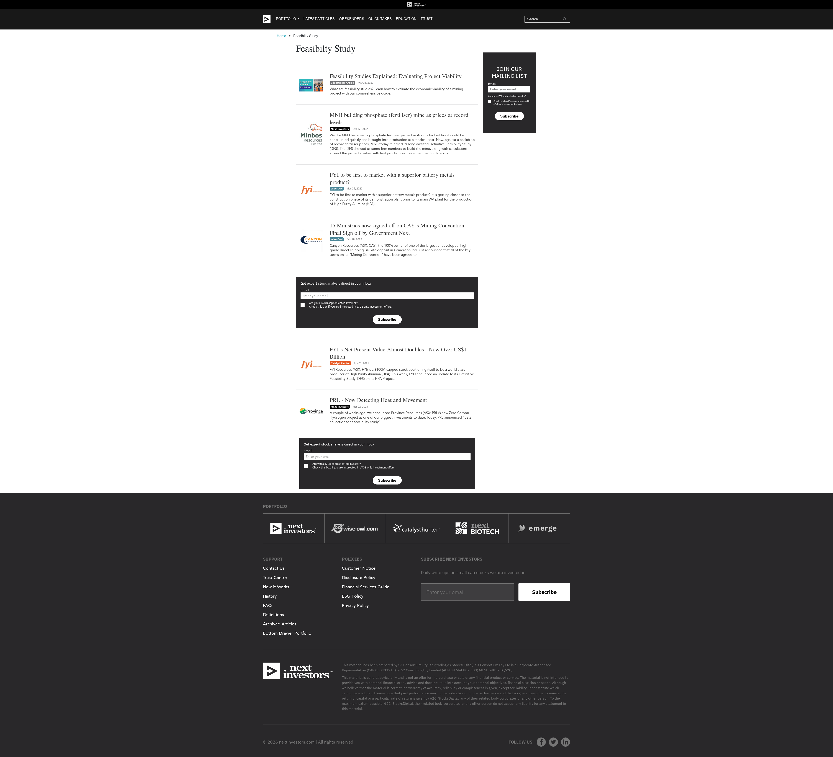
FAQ (267, 605)
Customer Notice (359, 568)
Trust (427, 18)
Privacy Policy (355, 605)
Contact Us (274, 568)
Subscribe (387, 319)
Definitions (273, 614)
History (270, 596)
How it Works (276, 586)
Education (406, 18)
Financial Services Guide (365, 586)
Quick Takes (380, 18)
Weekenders (351, 18)
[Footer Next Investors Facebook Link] (541, 742)
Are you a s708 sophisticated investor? (507, 96)
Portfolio (286, 18)
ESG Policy (352, 596)
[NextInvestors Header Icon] (416, 4)
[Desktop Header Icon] (269, 19)
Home (281, 35)
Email (304, 290)
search (564, 19)
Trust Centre (275, 577)
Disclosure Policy (358, 577)
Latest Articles (319, 18)
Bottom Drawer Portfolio (287, 633)
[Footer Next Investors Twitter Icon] (553, 742)
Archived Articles (279, 623)
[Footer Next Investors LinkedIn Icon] (565, 742)
